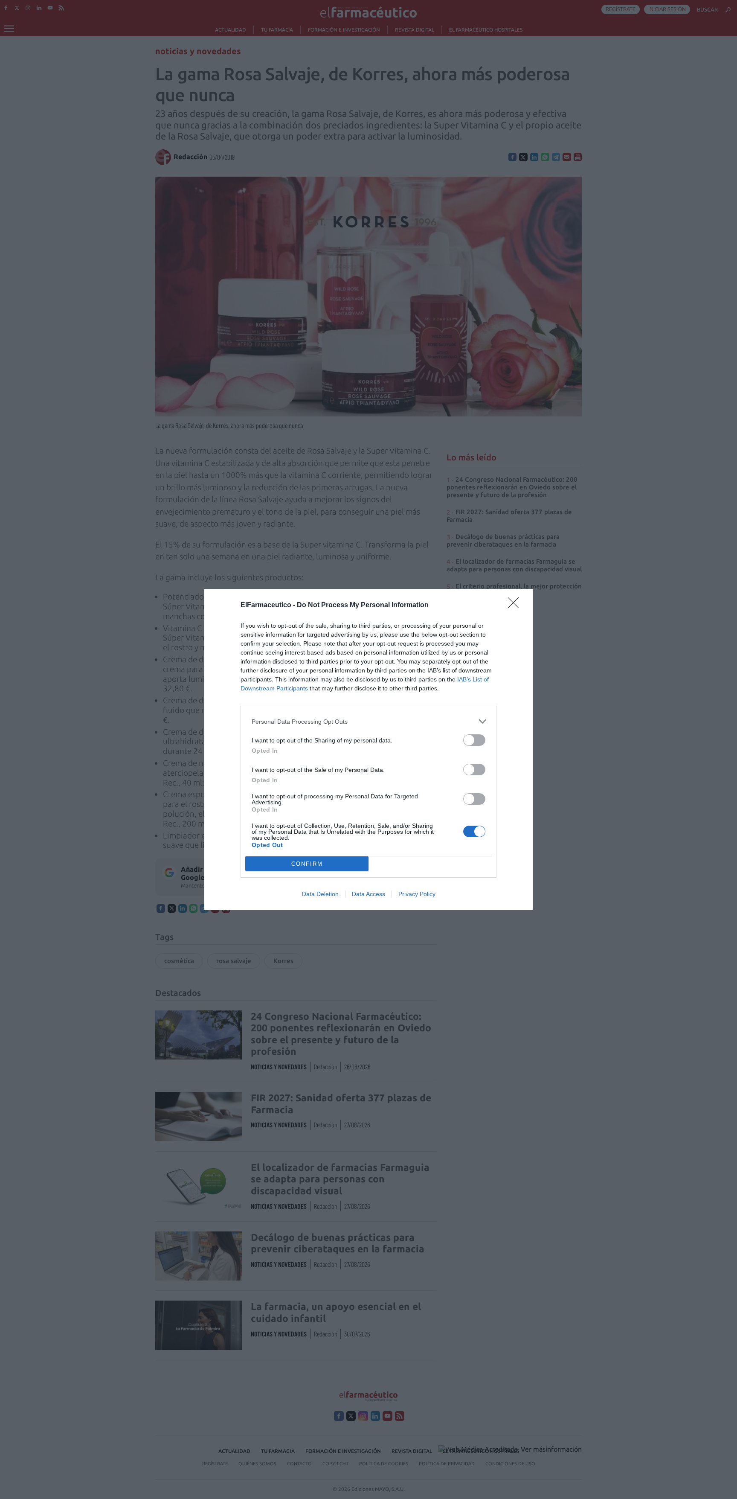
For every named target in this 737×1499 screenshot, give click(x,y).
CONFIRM (307, 864)
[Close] (516, 605)
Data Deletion (320, 894)
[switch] (474, 740)
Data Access (368, 894)
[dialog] (368, 749)
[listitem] (368, 721)
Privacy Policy (416, 894)
